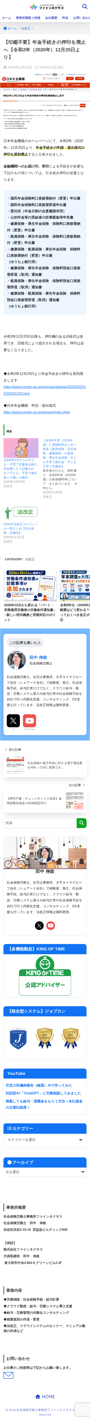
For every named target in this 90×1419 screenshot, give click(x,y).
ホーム (6, 17)
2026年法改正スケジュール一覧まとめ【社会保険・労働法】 (20, 528)
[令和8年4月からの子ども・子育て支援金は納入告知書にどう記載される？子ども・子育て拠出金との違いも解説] (20, 448)
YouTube (29, 729)
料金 (65, 17)
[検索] (82, 823)
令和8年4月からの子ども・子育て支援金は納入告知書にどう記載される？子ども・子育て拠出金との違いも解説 (20, 468)
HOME (48, 1396)
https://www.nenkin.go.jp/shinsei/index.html (36, 412)
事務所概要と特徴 (28, 17)
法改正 (30, 559)
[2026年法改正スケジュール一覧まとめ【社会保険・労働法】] (20, 512)
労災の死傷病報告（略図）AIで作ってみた (39, 1085)
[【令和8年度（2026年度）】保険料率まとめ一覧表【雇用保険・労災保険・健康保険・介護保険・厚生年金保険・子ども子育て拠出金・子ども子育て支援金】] (62, 468)
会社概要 (51, 17)
